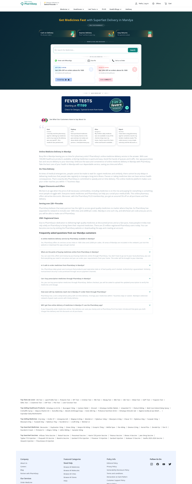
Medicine (63, 9)
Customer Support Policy (116, 480)
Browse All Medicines (72, 467)
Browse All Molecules (71, 470)
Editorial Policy (112, 463)
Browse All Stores (70, 477)
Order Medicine (26, 482)
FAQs (65, 481)
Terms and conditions (115, 473)
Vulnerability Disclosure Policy (118, 470)
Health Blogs (114, 9)
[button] (96, 50)
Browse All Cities (70, 474)
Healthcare (78, 9)
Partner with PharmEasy (29, 473)
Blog (22, 470)
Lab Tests (92, 9)
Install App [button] (60, 80)
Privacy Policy (112, 466)
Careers (23, 466)
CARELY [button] (105, 80)
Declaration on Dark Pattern (117, 477)
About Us (23, 463)
